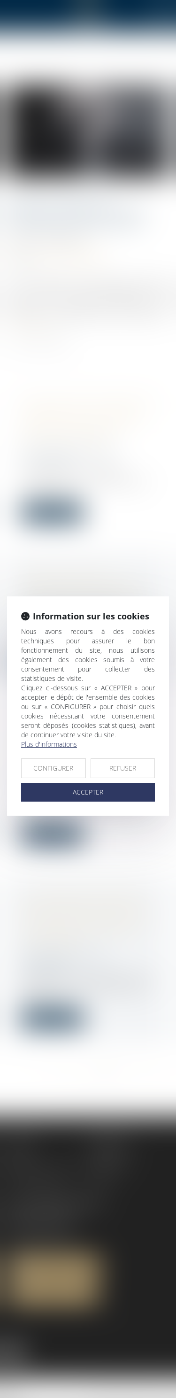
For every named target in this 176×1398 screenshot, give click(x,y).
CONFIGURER (53, 768)
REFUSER (122, 768)
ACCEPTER (88, 792)
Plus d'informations (49, 744)
